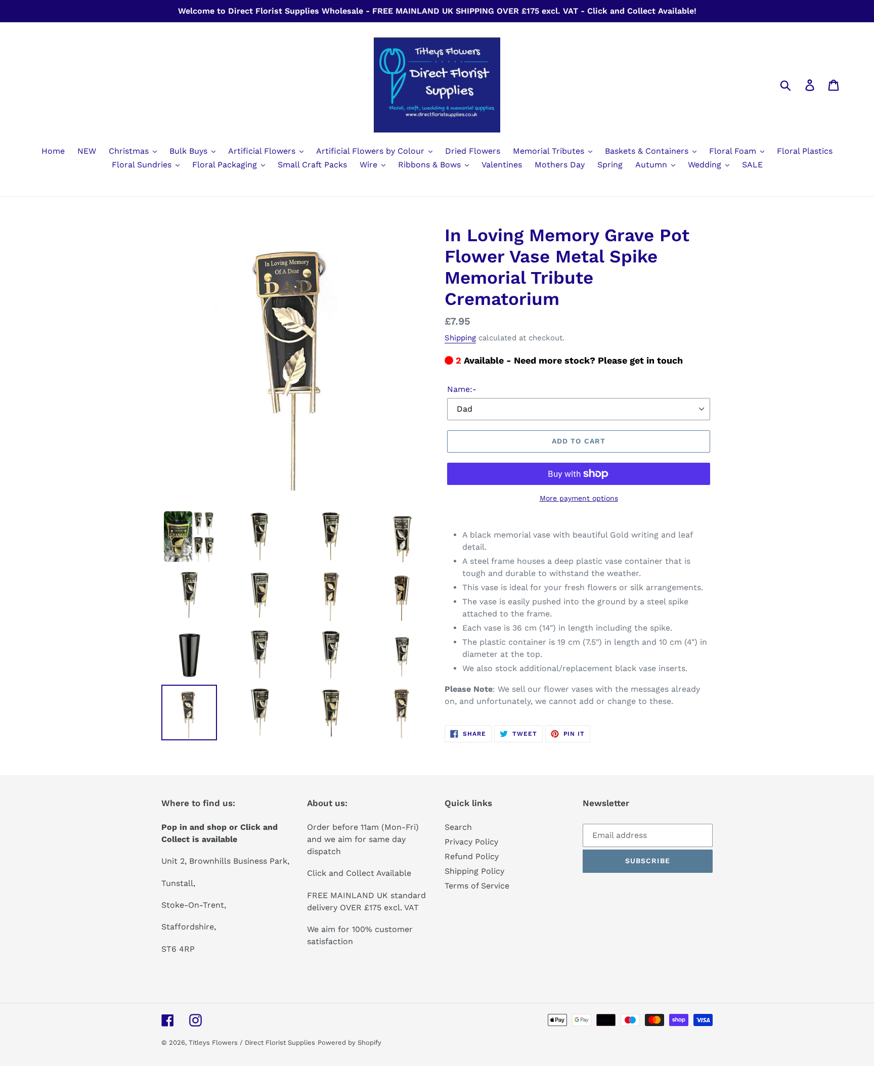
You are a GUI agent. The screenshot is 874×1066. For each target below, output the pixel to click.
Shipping (460, 337)
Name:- (461, 389)
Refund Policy (472, 856)
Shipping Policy (474, 871)
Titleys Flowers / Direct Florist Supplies (252, 1042)
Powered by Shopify (349, 1042)
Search (458, 827)
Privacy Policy (471, 842)
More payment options (579, 498)
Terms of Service (477, 886)
